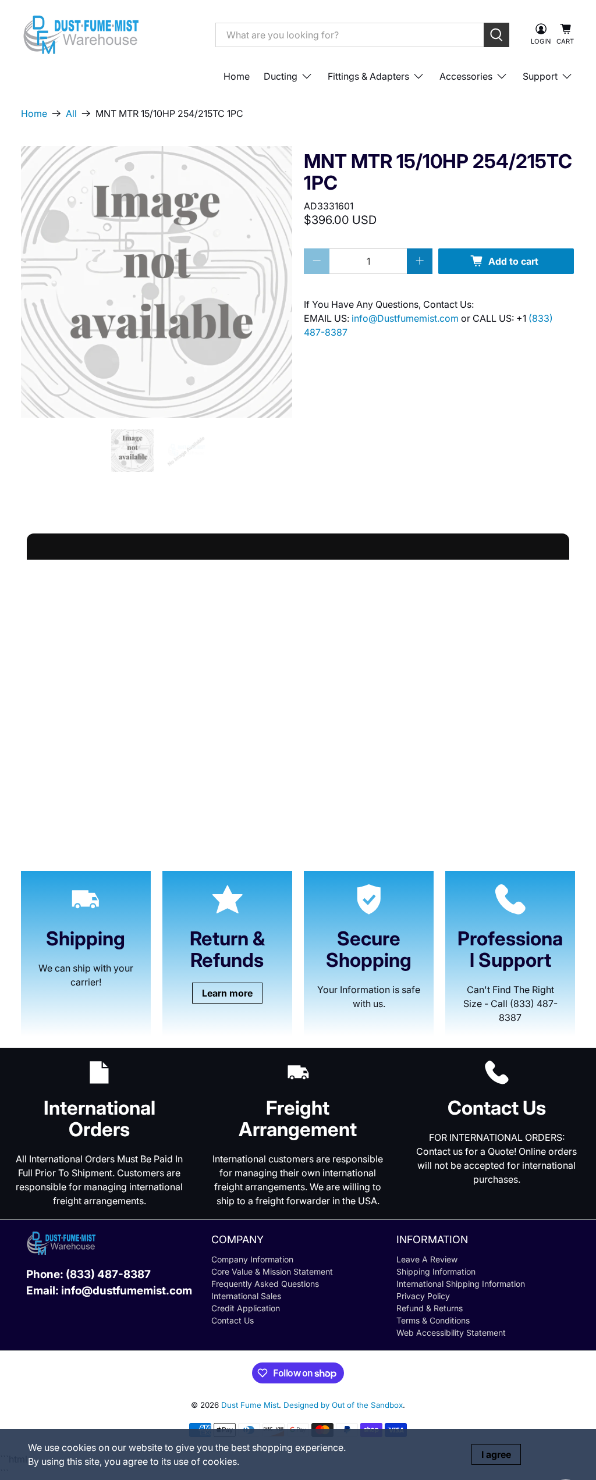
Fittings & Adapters (368, 76)
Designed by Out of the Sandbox (343, 1405)
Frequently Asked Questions (265, 1284)
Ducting (280, 76)
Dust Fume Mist (250, 1405)
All (71, 113)
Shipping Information (436, 1271)
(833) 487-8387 (108, 1274)
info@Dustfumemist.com (406, 318)
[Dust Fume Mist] (109, 34)
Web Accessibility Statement (451, 1332)
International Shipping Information (460, 1284)
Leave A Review (426, 1259)
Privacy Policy (423, 1296)
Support (540, 76)
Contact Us (232, 1320)
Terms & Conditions (433, 1320)
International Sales (246, 1296)
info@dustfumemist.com (126, 1290)
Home (237, 76)
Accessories (465, 76)
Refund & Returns (429, 1308)
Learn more (227, 993)
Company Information (252, 1259)
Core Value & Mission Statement (272, 1271)
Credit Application (245, 1308)
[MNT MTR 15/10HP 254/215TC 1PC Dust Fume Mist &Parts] (156, 281)
